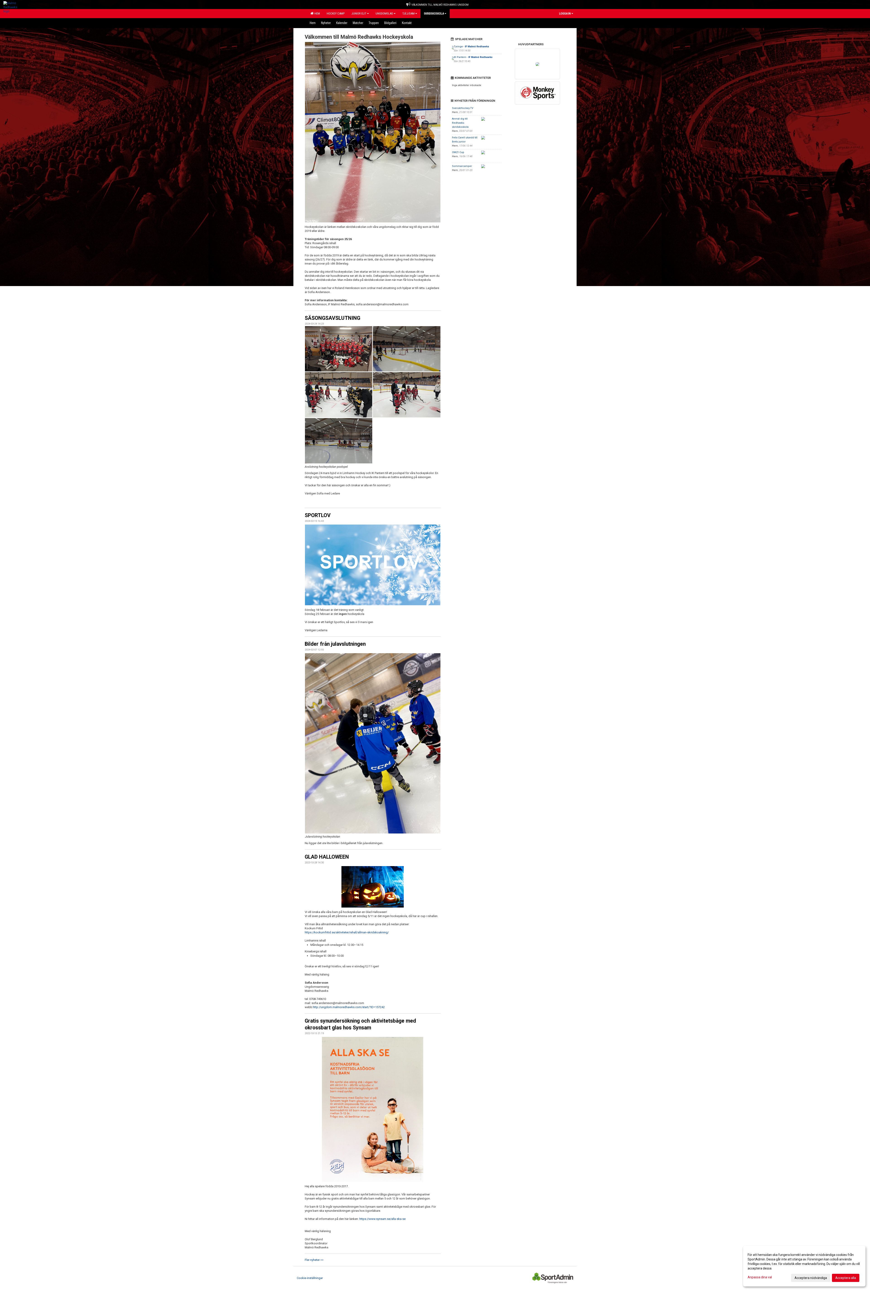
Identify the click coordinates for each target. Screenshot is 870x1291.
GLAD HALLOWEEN (327, 857)
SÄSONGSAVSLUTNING (332, 318)
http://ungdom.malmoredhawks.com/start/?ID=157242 (349, 1007)
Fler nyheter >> (314, 1260)
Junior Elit (358, 13)
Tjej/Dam (408, 13)
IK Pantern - (473, 57)
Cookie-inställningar (310, 1278)
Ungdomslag (384, 13)
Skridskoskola (434, 13)
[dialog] (804, 1266)
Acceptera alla (845, 1278)
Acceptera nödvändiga (811, 1278)
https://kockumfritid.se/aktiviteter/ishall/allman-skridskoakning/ (347, 932)
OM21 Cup (458, 152)
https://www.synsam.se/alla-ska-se (382, 1219)
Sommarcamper (462, 166)
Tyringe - (471, 46)
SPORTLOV (318, 515)
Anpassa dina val (760, 1277)
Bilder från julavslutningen (335, 644)
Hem (316, 13)
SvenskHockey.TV (462, 108)
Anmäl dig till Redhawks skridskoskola (460, 122)
